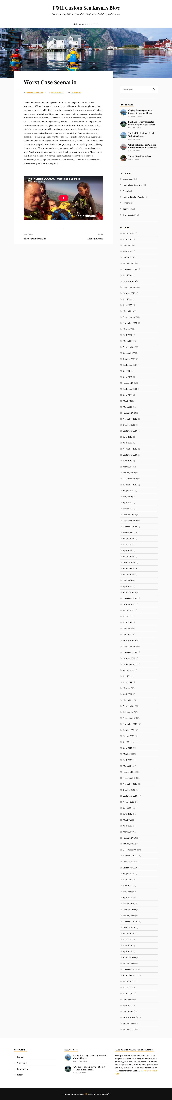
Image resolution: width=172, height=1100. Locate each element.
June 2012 (127, 682)
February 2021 (129, 383)
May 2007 (127, 999)
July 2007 (127, 987)
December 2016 (130, 520)
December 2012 (130, 646)
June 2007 (127, 993)
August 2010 (128, 802)
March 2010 (128, 831)
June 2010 (127, 814)
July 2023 (127, 299)
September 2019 (130, 431)
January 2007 (129, 1023)
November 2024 (130, 269)
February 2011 (129, 772)
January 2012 (129, 712)
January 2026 (129, 263)
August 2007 (128, 981)
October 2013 (129, 604)
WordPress (79, 1094)
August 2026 (128, 233)
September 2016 (130, 532)
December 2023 (130, 287)
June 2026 (127, 239)
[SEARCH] (154, 89)
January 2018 (129, 472)
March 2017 (128, 508)
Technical (76, 92)
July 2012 (127, 676)
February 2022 (129, 347)
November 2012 (130, 652)
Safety (20, 1074)
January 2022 (129, 353)
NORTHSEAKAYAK (35, 92)
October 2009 (129, 861)
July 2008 (127, 939)
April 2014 (127, 586)
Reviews (126, 202)
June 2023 (127, 305)
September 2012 (130, 664)
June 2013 (127, 622)
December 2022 (130, 317)
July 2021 (127, 371)
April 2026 (127, 251)
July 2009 (127, 879)
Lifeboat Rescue (95, 238)
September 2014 (130, 568)
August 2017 (128, 490)
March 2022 (128, 341)
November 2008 (130, 921)
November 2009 (130, 855)
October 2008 (129, 927)
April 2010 (127, 825)
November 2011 (130, 724)
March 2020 (128, 407)
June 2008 (127, 945)
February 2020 (129, 413)
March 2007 (128, 1011)
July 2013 (127, 616)
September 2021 (130, 365)
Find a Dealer (23, 1069)
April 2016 (127, 550)
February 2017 (129, 514)
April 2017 (127, 502)
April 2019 (127, 442)
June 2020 (127, 395)
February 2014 (129, 592)
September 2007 (130, 975)
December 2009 (130, 849)
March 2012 (128, 700)
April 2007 (127, 1005)
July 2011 (127, 742)
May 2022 (127, 329)
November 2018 (130, 448)
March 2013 (128, 634)
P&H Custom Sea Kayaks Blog (86, 7)
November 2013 (130, 598)
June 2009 (127, 885)
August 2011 (128, 736)
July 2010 (127, 808)
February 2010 (129, 838)
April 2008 (127, 951)
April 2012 (127, 694)
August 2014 (128, 574)
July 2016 (127, 544)
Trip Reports (128, 215)
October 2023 (129, 293)
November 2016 (130, 526)
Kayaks (20, 1057)
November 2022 (130, 323)
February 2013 (129, 640)
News (125, 191)
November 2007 (130, 969)
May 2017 (127, 496)
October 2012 (129, 658)
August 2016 (128, 538)
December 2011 (130, 718)
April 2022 (127, 335)
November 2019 (130, 419)
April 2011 (127, 760)
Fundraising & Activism (133, 185)
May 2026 (127, 245)
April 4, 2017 (57, 92)
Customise (22, 1063)
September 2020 (130, 389)
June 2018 (127, 460)
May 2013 (127, 628)
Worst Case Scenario (50, 82)
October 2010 (129, 790)
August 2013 (128, 610)
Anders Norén (103, 1094)
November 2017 (130, 484)
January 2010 (129, 843)
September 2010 (130, 796)
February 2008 (129, 957)
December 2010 (130, 778)
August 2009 (128, 873)
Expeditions (128, 179)
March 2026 (128, 257)
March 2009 (128, 903)
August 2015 (128, 556)
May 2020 (127, 401)
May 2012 (127, 688)
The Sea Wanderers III (35, 238)
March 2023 (128, 311)
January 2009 (129, 915)
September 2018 (130, 455)
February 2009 (129, 909)
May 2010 (127, 820)
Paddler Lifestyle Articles (134, 197)
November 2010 (130, 784)
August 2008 (128, 933)
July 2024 (127, 275)
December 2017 (130, 478)
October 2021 (129, 359)
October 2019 (129, 425)
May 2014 (127, 580)
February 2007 (129, 1017)
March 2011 (128, 766)
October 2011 (129, 730)
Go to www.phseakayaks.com (86, 24)
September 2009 (130, 867)
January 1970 (129, 1029)
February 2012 (129, 706)
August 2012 (128, 670)
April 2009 (127, 897)
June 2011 (127, 748)
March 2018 (128, 466)
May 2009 (127, 891)
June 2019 (127, 437)
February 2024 (129, 281)
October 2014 (129, 562)
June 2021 (127, 377)
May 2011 (127, 754)
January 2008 (129, 963)
